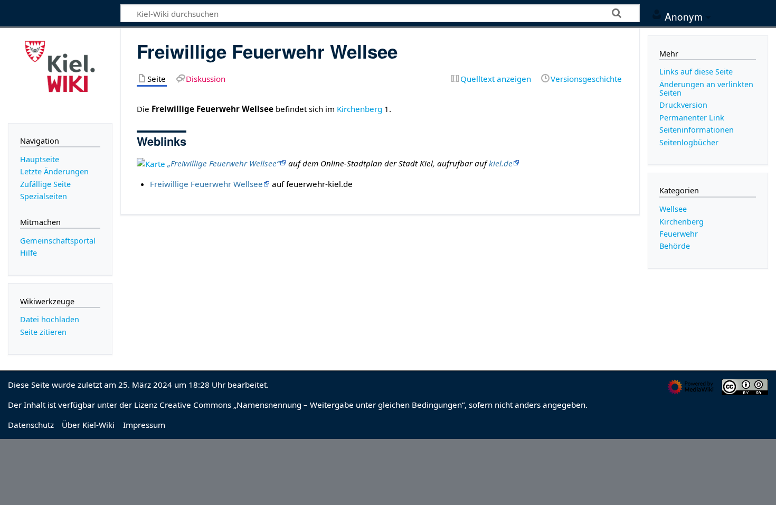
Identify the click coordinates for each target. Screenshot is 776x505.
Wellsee (673, 209)
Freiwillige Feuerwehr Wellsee (206, 184)
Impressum (144, 424)
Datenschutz (31, 424)
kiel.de (501, 163)
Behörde (674, 246)
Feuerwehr (678, 234)
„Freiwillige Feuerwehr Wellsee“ (223, 163)
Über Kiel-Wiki (88, 424)
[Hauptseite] (60, 74)
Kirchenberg (359, 109)
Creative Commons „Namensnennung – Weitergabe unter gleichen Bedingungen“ (312, 404)
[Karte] (151, 163)
